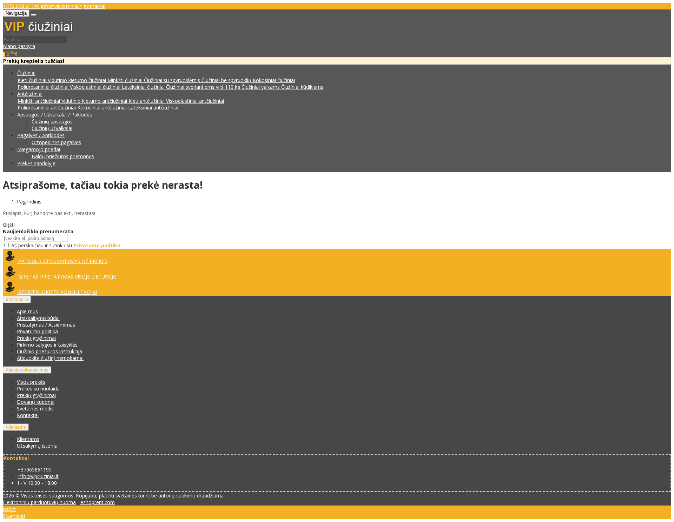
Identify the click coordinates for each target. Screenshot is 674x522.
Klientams (16, 427)
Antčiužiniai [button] (29, 94)
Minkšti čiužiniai (125, 80)
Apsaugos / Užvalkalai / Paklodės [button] (54, 114)
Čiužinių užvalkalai (52, 128)
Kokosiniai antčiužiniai (102, 107)
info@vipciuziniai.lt (61, 6)
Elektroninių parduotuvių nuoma (39, 502)
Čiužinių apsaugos (52, 121)
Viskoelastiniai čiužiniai (96, 86)
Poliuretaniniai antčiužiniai (47, 107)
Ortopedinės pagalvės (56, 142)
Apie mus (27, 311)
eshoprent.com (97, 502)
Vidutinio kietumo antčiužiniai (94, 101)
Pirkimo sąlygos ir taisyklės (47, 344)
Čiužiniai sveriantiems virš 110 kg (204, 86)
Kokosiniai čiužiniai (274, 80)
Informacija (17, 299)
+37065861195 (35, 469)
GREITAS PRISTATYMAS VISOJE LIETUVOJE (66, 276)
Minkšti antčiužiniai (39, 101)
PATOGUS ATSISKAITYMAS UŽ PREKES (62, 261)
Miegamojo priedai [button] (38, 149)
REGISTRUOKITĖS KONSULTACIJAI (57, 292)
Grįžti (9, 224)
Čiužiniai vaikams (261, 86)
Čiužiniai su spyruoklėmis (172, 80)
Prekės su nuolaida (38, 388)
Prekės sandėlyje (36, 163)
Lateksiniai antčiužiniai (153, 107)
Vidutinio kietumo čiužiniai (77, 80)
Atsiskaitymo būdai (38, 318)
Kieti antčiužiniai (147, 101)
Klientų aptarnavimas (27, 370)
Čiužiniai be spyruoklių (227, 80)
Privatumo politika (37, 331)
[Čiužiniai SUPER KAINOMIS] (38, 32)
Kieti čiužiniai (33, 80)
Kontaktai (94, 6)
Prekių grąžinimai (36, 338)
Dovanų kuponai (35, 402)
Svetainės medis (35, 408)
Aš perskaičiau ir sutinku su (65, 245)
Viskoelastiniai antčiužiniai (195, 101)
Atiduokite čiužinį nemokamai (50, 358)
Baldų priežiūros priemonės (63, 156)
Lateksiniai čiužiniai (144, 86)
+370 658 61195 (21, 6)
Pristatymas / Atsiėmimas (46, 324)
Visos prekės (31, 382)
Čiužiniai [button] (26, 73)
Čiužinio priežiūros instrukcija (49, 351)
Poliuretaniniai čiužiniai (44, 86)
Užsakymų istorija (37, 445)
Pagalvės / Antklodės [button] (41, 135)
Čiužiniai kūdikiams (302, 86)
